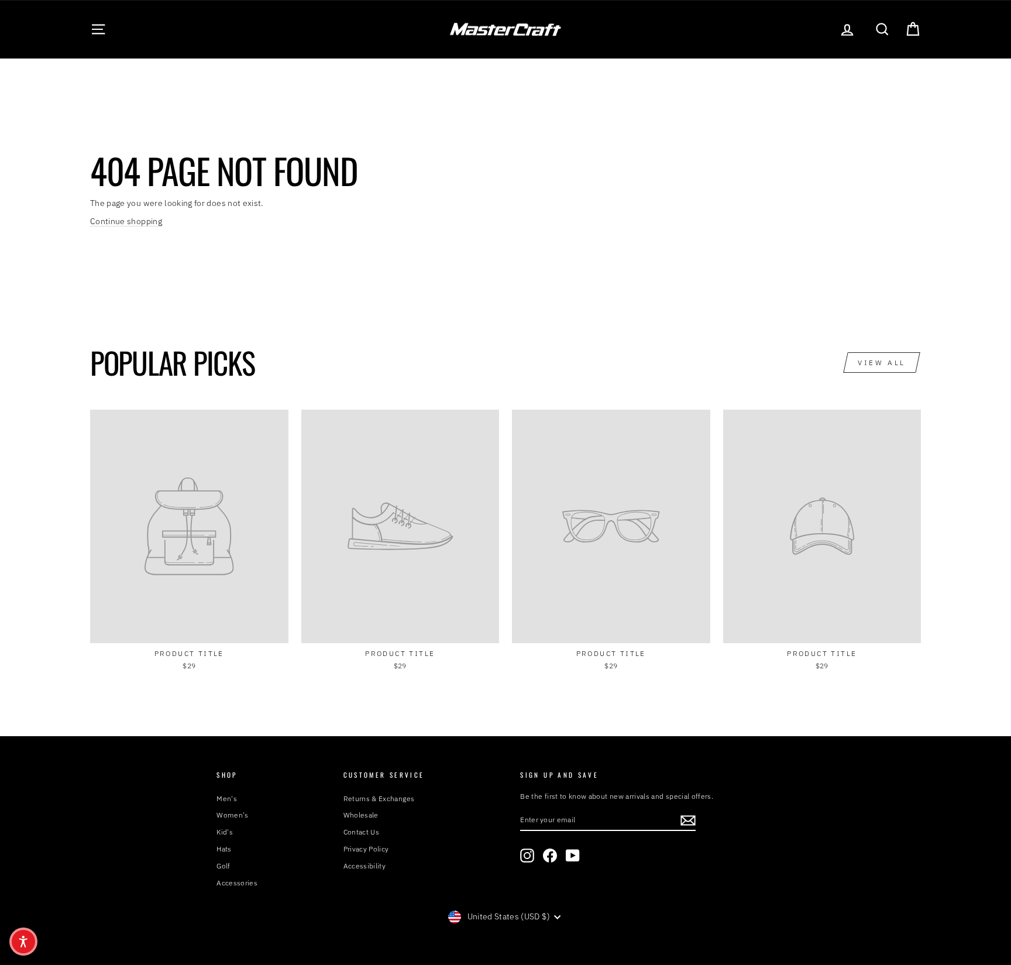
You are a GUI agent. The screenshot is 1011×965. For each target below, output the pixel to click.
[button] (23, 942)
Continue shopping (126, 221)
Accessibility (364, 865)
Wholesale (361, 815)
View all (882, 362)
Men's (226, 798)
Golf (223, 865)
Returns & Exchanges (379, 798)
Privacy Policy (366, 848)
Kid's (224, 831)
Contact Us (361, 831)
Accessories (236, 882)
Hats (223, 848)
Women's (232, 815)
